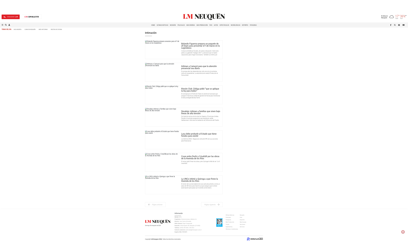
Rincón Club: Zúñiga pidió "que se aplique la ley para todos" (200, 89)
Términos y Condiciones (231, 229)
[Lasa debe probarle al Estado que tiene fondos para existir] (162, 140)
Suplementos (229, 226)
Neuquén (173, 25)
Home (153, 25)
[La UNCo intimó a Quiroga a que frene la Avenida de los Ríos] (162, 185)
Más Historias (43, 29)
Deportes (245, 25)
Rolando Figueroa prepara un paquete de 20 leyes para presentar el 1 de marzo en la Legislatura (200, 45)
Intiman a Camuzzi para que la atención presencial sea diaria (199, 67)
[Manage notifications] (403, 232)
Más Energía (190, 25)
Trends (227, 224)
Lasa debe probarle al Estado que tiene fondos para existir (199, 134)
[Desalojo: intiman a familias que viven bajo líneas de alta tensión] (162, 117)
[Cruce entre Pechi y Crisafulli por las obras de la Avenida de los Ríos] (162, 162)
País (210, 25)
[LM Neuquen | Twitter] (395, 25)
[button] (2, 25)
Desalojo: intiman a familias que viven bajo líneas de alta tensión (200, 112)
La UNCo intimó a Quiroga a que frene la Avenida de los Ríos (199, 179)
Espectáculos (224, 25)
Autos (216, 25)
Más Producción (202, 25)
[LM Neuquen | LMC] (32, 17)
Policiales (181, 25)
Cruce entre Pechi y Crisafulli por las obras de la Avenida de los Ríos (200, 157)
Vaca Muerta (17, 29)
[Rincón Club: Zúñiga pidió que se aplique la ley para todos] (162, 94)
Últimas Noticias (162, 25)
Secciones (242, 224)
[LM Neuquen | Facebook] (391, 25)
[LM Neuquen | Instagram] (399, 25)
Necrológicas (235, 25)
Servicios (242, 226)
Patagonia (253, 25)
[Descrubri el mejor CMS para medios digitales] (255, 240)
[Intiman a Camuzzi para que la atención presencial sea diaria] (162, 72)
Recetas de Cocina (56, 29)
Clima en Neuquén (30, 29)
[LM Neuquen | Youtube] (403, 25)
